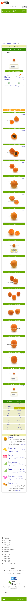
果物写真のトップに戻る (19, 85)
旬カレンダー (7, 542)
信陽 (8, 413)
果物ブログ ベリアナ (14, 483)
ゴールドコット (8, 406)
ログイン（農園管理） (10, 563)
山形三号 (8, 427)
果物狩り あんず (13, 448)
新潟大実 (8, 415)
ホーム (3, 43)
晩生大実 (19, 417)
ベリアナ (19, 422)
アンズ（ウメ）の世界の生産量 (16, 469)
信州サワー (19, 410)
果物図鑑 (6, 538)
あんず (14, 43)
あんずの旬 (11, 455)
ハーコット (8, 417)
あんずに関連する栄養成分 (15, 476)
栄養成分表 (7, 545)
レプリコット (19, 429)
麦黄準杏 (8, 424)
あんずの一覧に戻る (9, 85)
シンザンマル (7, 79)
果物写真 (9, 43)
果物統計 (6, 547)
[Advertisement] (14, 28)
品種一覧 (6, 556)
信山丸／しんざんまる (14, 112)
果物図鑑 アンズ (13, 437)
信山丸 (19, 408)
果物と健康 (7, 561)
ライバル (8, 429)
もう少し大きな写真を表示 (14, 71)
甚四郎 (19, 413)
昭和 (19, 406)
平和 (8, 422)
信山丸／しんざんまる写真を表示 (8, 77)
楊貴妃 (19, 427)
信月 (8, 408)
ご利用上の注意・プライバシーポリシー (14, 571)
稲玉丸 (19, 403)
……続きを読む (22, 444)
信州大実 (8, 410)
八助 (19, 415)
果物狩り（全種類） (9, 549)
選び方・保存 (7, 540)
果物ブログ (7, 559)
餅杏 (19, 424)
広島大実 (8, 420)
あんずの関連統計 (13, 462)
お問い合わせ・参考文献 (15, 574)
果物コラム (7, 554)
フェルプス (19, 420)
